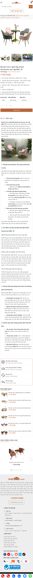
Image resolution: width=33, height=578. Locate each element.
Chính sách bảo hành (10, 542)
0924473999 (13, 376)
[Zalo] (13, 576)
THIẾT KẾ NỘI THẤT (16, 11)
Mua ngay (16, 110)
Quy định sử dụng (9, 544)
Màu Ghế (22, 97)
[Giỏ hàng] (31, 3)
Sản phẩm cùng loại (9, 440)
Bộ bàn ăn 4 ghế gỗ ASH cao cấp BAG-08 (20, 392)
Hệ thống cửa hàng (17, 502)
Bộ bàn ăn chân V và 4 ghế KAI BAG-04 (20, 423)
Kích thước (3, 97)
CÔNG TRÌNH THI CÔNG (11, 546)
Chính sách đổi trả (9, 540)
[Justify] (31, 6)
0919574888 (17, 498)
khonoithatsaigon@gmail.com (13, 525)
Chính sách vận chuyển (10, 538)
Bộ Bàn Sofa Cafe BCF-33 (16, 462)
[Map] (30, 576)
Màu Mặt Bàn (12, 97)
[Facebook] (24, 576)
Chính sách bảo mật (9, 536)
